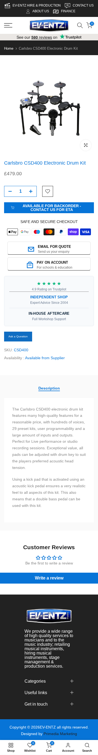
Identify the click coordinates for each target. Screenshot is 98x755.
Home (8, 48)
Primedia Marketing (60, 734)
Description (49, 388)
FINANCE (68, 11)
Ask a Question (18, 336)
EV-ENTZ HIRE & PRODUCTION (37, 5)
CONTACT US (83, 5)
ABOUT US (40, 11)
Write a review (49, 578)
